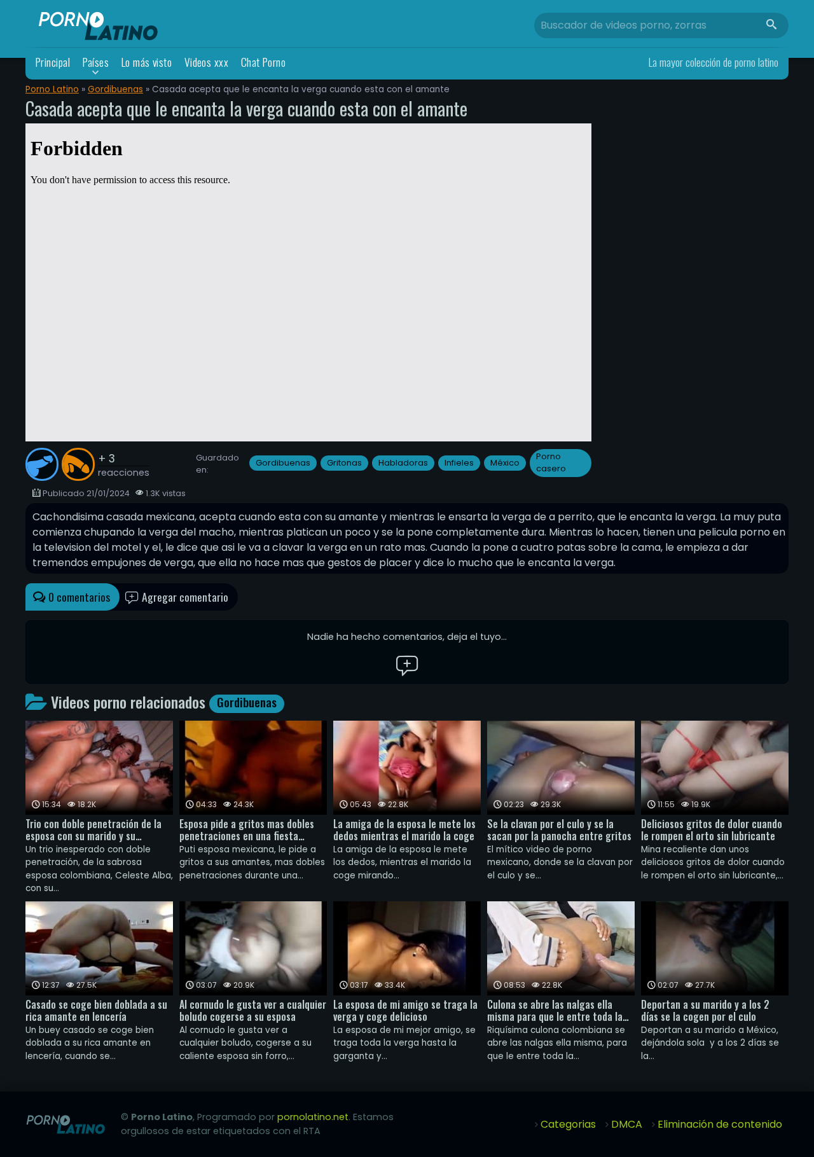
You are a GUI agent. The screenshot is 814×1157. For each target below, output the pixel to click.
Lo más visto (146, 62)
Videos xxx (206, 62)
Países (96, 62)
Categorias (568, 1124)
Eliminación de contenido (720, 1124)
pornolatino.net (312, 1117)
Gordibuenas (115, 89)
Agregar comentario (183, 596)
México (505, 462)
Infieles (459, 462)
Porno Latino (52, 89)
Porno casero (551, 462)
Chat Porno (263, 62)
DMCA (626, 1124)
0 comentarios (78, 596)
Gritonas (344, 462)
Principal (53, 62)
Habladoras (403, 462)
